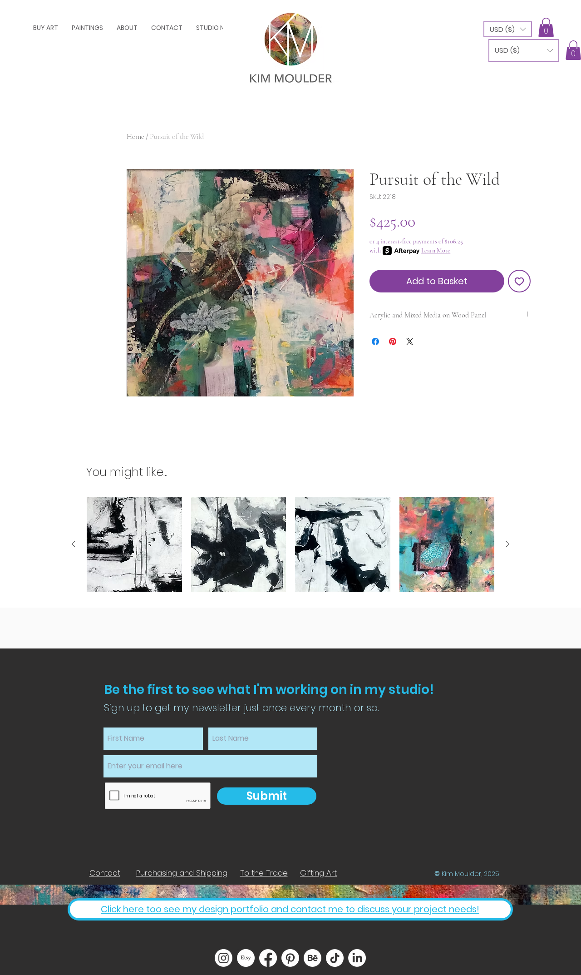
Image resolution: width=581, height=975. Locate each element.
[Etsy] (246, 958)
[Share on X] (409, 341)
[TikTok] (335, 958)
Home (135, 136)
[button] (507, 29)
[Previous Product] (73, 544)
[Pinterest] (290, 958)
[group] (290, 544)
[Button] (290, 45)
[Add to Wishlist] (519, 281)
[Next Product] (507, 544)
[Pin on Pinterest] (392, 341)
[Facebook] (268, 958)
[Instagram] (223, 958)
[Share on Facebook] (375, 341)
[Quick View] (134, 544)
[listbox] (507, 29)
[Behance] (312, 958)
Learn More (435, 250)
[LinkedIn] (357, 958)
